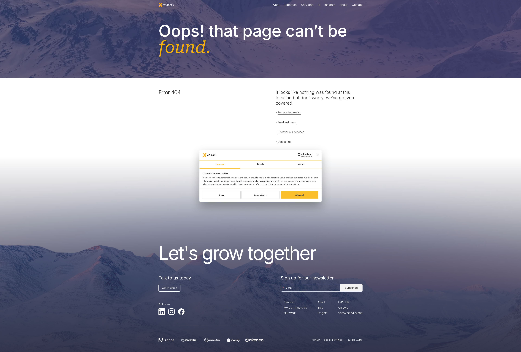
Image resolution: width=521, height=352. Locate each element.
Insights (329, 5)
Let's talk (344, 302)
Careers (343, 307)
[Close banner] (318, 155)
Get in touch (169, 287)
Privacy (316, 340)
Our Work (290, 313)
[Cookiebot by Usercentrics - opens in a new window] (300, 155)
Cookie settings (333, 340)
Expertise (290, 5)
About (343, 5)
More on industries (295, 307)
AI (318, 5)
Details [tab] (260, 164)
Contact (357, 5)
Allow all (299, 195)
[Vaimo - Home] (166, 5)
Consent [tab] (220, 164)
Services (307, 5)
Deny (221, 195)
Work (275, 5)
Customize (259, 195)
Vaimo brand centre (350, 313)
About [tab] (301, 164)
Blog (320, 307)
